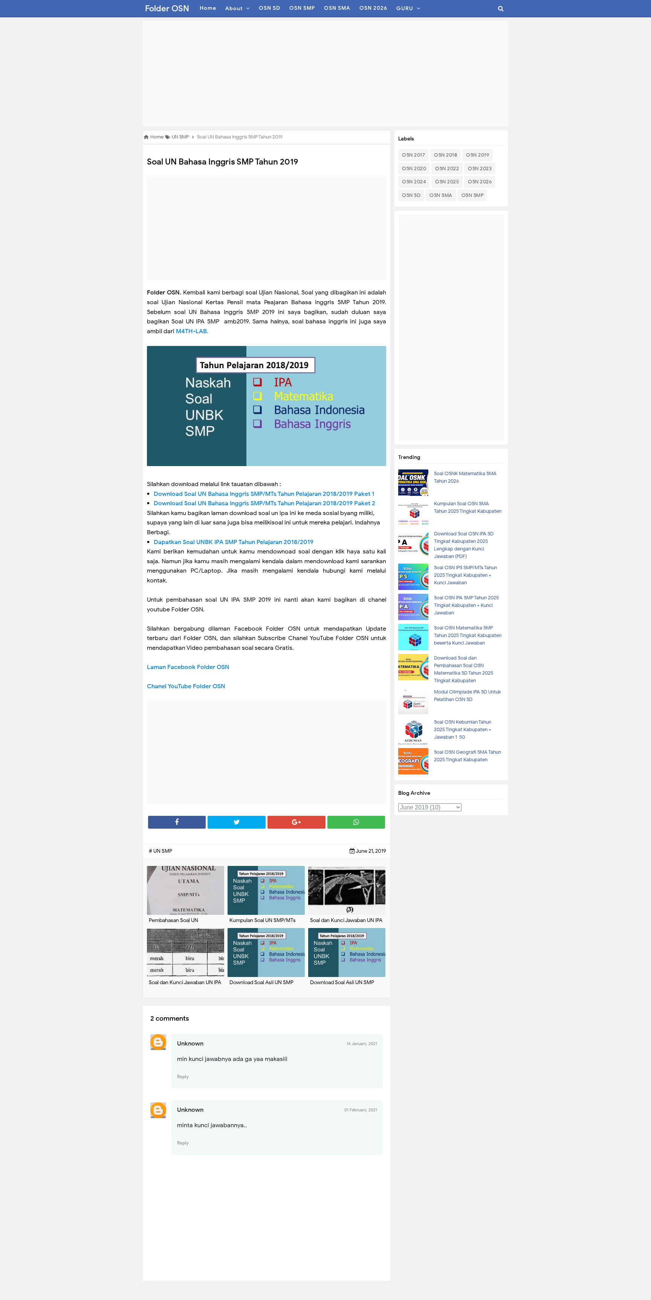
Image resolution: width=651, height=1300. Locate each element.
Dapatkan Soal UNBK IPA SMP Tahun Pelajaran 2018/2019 (233, 542)
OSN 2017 (413, 155)
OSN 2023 (480, 168)
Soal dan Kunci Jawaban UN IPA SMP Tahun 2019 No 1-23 (185, 986)
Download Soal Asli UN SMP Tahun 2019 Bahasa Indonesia (263, 986)
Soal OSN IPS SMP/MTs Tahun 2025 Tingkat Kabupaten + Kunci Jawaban (465, 575)
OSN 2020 (414, 168)
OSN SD (411, 195)
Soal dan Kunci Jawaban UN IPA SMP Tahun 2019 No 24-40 (346, 924)
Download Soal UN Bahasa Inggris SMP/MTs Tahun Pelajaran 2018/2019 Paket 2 (264, 503)
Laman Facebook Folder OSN (189, 667)
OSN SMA (440, 195)
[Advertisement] (325, 73)
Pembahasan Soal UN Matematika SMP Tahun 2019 (182, 924)
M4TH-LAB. (192, 331)
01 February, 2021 (360, 1110)
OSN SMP (473, 195)
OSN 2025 (447, 181)
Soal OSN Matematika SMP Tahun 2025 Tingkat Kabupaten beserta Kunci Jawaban (467, 635)
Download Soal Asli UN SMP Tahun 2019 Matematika (342, 986)
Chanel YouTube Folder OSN (186, 686)
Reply (183, 1076)
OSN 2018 (445, 155)
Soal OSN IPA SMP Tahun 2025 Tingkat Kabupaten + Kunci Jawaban (466, 605)
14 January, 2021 (362, 1043)
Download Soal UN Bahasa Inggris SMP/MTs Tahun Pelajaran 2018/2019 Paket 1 (264, 494)
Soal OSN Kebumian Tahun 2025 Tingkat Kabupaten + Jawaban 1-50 (462, 729)
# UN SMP (160, 851)
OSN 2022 (447, 168)
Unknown (190, 1043)
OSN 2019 (477, 155)
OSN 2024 (414, 181)
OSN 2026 (480, 181)
